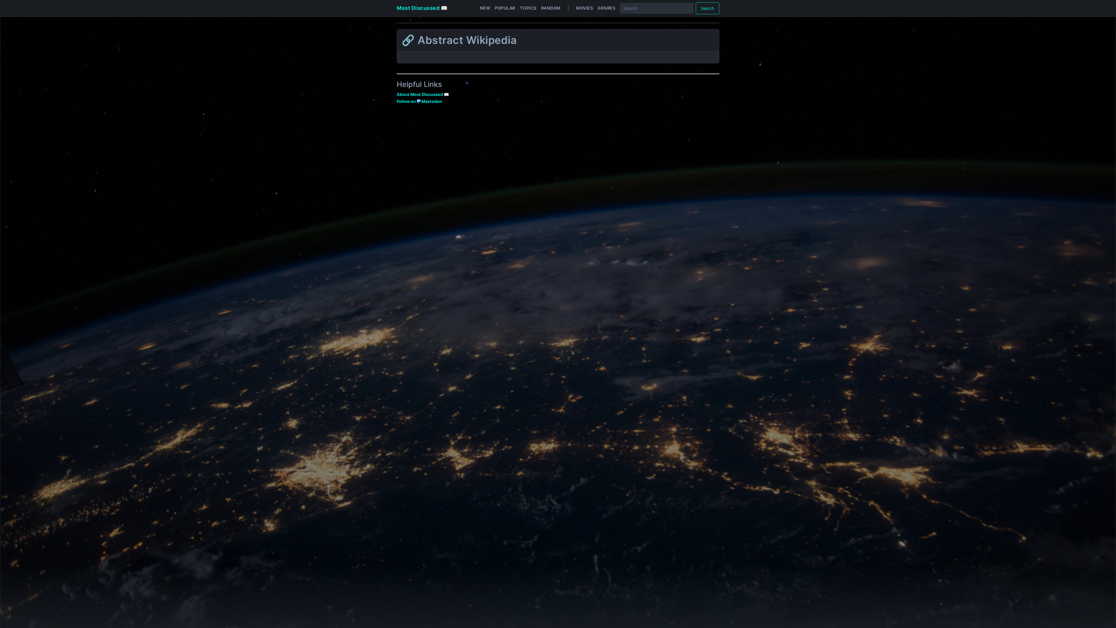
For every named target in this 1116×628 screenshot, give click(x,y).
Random (551, 8)
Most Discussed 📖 (422, 8)
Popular (505, 8)
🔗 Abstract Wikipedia (459, 40)
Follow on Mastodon (419, 101)
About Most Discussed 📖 (423, 94)
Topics (528, 8)
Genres (606, 8)
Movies (584, 8)
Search (707, 8)
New (485, 8)
